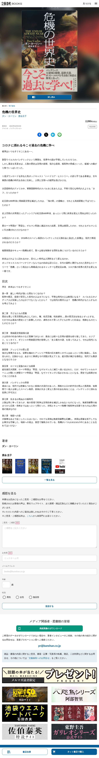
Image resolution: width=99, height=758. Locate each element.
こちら (30, 516)
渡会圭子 (22, 116)
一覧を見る (49, 480)
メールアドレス (8, 566)
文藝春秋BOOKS (11, 3)
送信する (49, 606)
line (59, 135)
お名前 (4, 553)
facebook (39, 135)
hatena (53, 135)
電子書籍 (12, 106)
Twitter (46, 135)
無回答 (36, 597)
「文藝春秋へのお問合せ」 (39, 658)
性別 (4, 593)
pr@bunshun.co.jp (49, 645)
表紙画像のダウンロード (50, 628)
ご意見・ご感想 (8, 523)
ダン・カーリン (9, 116)
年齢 (4, 579)
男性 (9, 597)
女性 (22, 597)
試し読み (51, 97)
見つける (87, 4)
